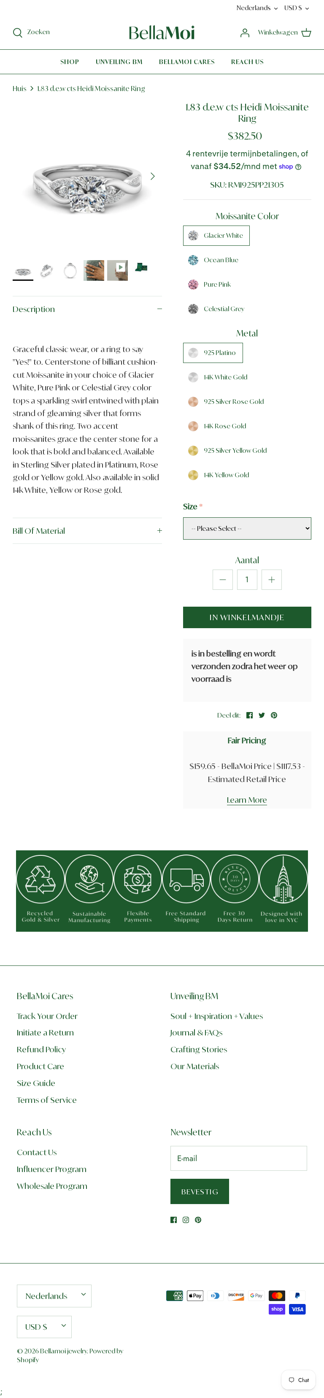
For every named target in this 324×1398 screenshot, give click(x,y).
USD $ (293, 8)
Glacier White (223, 235)
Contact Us (37, 1152)
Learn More (247, 800)
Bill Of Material (39, 531)
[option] (87, 176)
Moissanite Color (247, 216)
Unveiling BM (119, 61)
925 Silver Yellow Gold (235, 450)
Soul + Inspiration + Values (216, 1016)
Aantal (247, 560)
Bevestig (199, 1191)
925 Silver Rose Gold (234, 402)
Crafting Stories (198, 1049)
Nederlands (254, 8)
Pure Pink (217, 284)
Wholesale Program (52, 1186)
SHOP (69, 61)
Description (34, 309)
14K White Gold (225, 377)
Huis (20, 88)
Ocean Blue (221, 260)
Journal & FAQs (196, 1032)
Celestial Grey (224, 309)
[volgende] (152, 176)
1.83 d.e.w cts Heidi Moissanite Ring (91, 88)
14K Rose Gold (225, 426)
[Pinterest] (198, 1220)
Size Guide (36, 1083)
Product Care (40, 1066)
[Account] (245, 32)
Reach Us (247, 61)
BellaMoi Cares (187, 61)
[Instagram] (186, 1220)
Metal (247, 333)
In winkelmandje (247, 617)
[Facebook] (173, 1220)
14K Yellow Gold (226, 475)
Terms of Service (47, 1100)
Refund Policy (41, 1049)
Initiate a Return (45, 1032)
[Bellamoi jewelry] (162, 32)
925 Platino (220, 353)
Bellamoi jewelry (63, 1351)
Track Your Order (47, 1016)
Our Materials (194, 1066)
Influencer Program (51, 1169)
